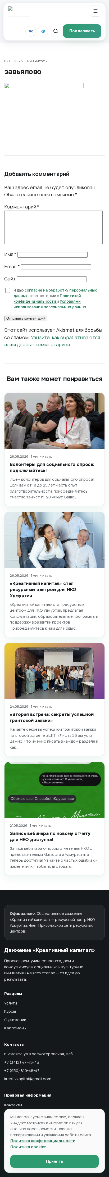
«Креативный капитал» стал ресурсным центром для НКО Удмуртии (43, 589)
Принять (54, 1161)
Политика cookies (28, 1146)
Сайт (10, 278)
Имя (10, 254)
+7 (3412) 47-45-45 (21, 1062)
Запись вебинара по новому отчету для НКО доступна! (50, 836)
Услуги (10, 1003)
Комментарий (21, 206)
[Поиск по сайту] (55, 31)
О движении (15, 1020)
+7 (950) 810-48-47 (21, 1070)
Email (12, 266)
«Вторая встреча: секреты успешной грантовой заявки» (51, 717)
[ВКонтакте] (30, 31)
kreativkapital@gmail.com (27, 1078)
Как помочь (15, 1028)
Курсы (10, 1011)
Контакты (13, 1105)
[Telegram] (43, 31)
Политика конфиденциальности (42, 1140)
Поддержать (82, 31)
